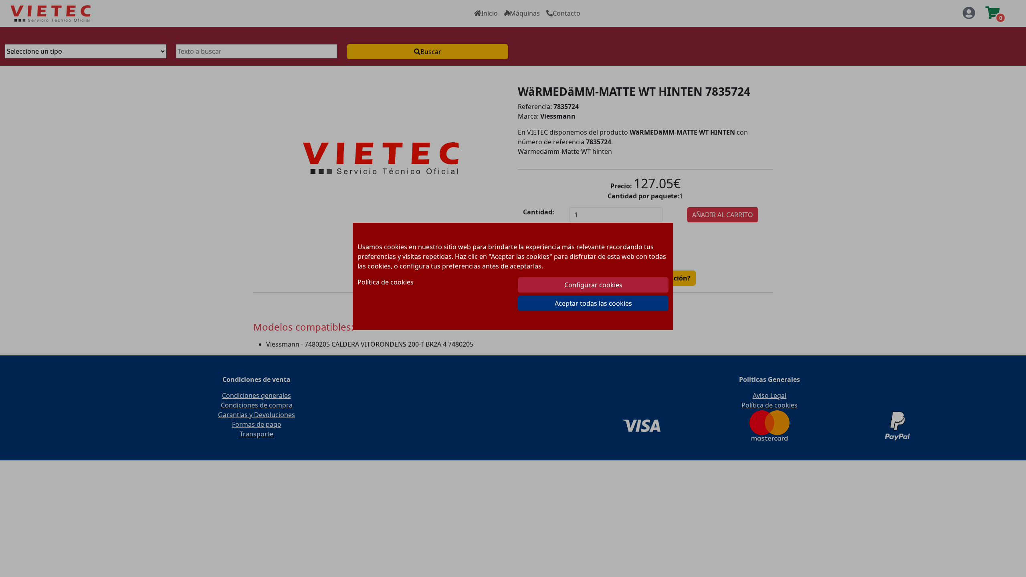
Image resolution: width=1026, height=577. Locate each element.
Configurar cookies (593, 284)
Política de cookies (385, 282)
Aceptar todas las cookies (593, 303)
